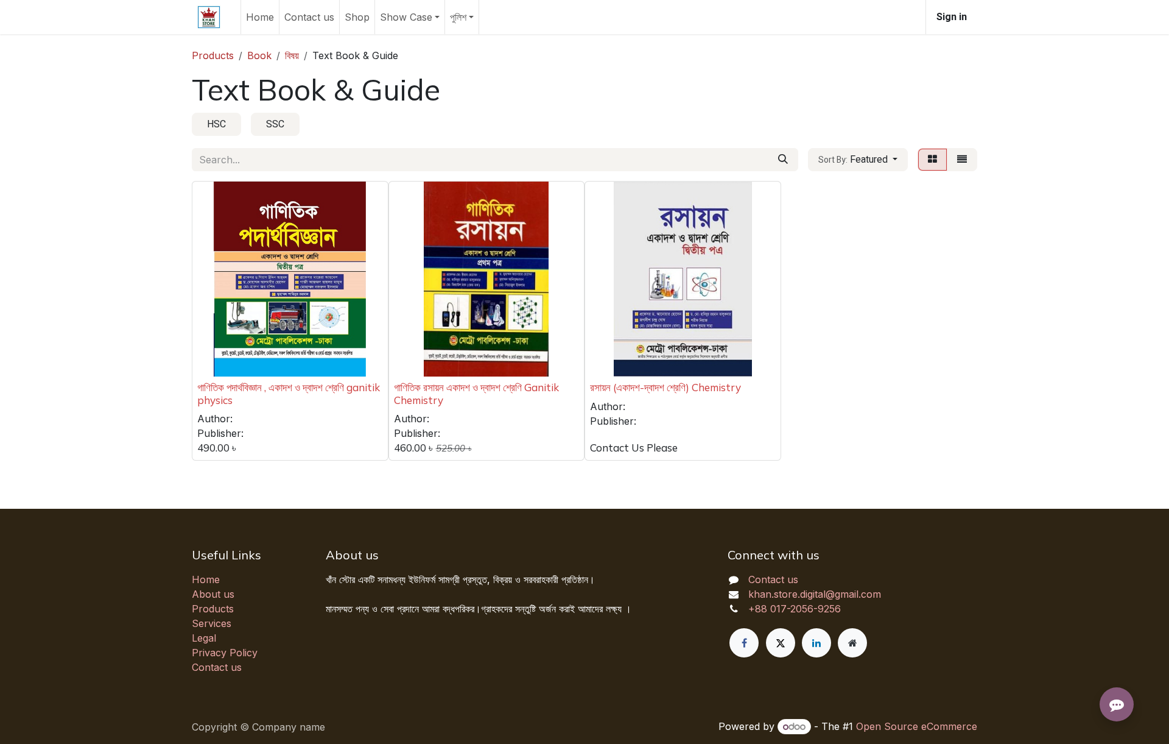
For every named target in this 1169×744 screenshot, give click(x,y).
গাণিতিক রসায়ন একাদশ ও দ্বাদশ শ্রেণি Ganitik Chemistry (476, 393)
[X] (780, 642)
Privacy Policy (225, 653)
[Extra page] (852, 642)
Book (259, 55)
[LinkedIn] (816, 642)
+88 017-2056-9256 (794, 609)
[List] (962, 159)
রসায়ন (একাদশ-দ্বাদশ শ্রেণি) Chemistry (665, 387)
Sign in (951, 17)
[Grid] (932, 159)
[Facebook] (744, 642)
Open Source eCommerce (916, 726)
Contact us (217, 667)
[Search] (783, 159)
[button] (858, 159)
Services (211, 623)
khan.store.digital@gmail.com (814, 594)
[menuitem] (260, 17)
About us (213, 594)
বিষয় (292, 55)
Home (206, 579)
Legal (204, 638)
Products (213, 55)
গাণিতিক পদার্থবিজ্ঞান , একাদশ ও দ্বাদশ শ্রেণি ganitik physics (288, 393)
